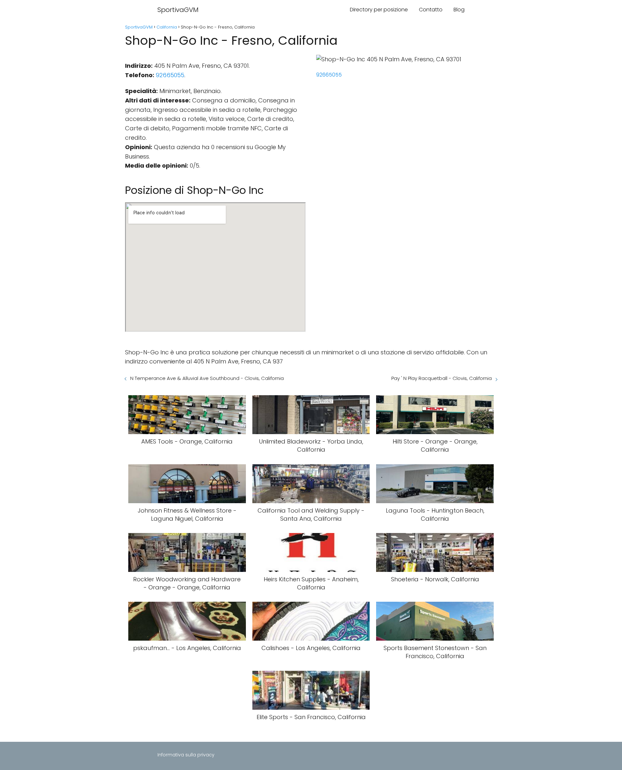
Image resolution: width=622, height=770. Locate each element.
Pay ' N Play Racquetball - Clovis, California (441, 378)
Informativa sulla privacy (185, 755)
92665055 (170, 75)
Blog (459, 9)
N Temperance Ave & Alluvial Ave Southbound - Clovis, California (207, 378)
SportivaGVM (178, 9)
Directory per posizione (379, 9)
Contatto (431, 9)
